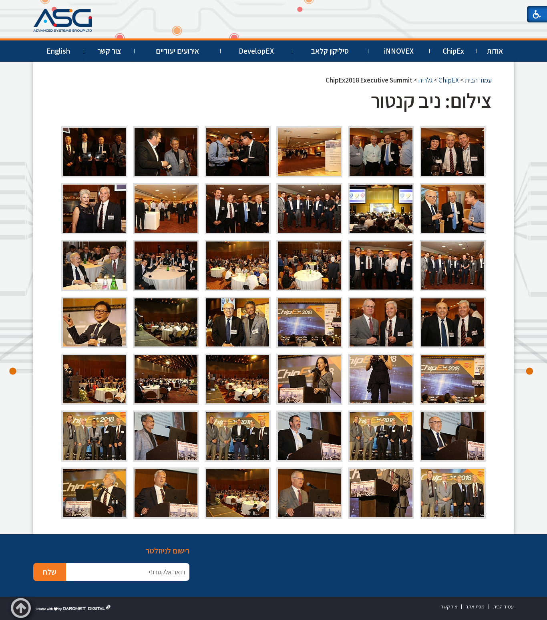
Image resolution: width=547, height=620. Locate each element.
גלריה (425, 80)
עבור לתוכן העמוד (273, 8)
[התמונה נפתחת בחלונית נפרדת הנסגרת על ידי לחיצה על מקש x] (453, 151)
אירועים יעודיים (177, 51)
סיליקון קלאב (330, 51)
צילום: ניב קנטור (431, 100)
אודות (495, 51)
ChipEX (448, 80)
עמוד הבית (478, 80)
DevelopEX (256, 51)
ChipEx (453, 51)
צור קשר (109, 51)
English (58, 51)
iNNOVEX (399, 51)
